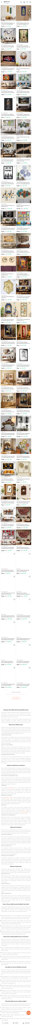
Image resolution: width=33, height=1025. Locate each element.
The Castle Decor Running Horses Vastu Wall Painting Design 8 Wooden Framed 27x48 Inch (8, 252)
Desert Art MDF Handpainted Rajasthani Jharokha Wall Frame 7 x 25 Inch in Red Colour (23, 343)
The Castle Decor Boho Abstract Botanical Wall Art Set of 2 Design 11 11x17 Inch (7, 389)
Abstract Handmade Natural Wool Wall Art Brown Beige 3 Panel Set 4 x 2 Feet (8, 617)
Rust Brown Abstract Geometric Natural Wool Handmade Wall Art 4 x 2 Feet (23, 548)
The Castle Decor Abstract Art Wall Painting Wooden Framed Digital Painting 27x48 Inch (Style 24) (7, 639)
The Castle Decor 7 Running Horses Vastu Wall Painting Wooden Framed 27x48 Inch (23, 115)
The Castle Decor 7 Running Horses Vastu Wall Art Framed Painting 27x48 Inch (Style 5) (7, 525)
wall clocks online (25, 812)
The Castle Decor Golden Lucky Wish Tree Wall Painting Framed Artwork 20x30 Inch (8, 457)
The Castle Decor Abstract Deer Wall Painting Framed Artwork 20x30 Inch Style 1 (23, 617)
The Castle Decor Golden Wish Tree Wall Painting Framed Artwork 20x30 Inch (23, 411)
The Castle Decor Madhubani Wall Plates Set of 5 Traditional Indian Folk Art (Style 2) (23, 183)
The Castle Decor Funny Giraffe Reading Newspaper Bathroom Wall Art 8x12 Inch (23, 47)
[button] (1, 2)
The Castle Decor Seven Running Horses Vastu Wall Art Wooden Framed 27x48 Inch (7, 161)
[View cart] (30, 2)
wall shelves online (7, 797)
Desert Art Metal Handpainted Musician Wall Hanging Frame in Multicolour (7, 662)
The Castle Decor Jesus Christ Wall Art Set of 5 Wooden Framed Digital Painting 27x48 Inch (24, 297)
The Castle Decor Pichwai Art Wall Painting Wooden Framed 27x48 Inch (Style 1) (23, 92)
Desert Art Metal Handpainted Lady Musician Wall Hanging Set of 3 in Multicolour (23, 639)
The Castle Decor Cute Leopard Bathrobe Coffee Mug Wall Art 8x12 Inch (7, 571)
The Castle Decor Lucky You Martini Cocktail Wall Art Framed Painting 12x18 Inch (7, 503)
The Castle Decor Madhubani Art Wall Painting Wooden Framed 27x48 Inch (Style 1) (8, 138)
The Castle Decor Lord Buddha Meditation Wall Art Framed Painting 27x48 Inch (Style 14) (23, 389)
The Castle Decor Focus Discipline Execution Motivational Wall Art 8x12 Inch (8, 115)
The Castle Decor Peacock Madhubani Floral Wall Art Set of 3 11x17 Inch (7, 411)
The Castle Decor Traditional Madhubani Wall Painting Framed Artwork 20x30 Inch (23, 275)
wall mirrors (11, 787)
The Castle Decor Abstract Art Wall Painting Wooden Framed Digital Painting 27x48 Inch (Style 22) (23, 685)
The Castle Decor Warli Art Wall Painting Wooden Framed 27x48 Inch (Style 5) (8, 92)
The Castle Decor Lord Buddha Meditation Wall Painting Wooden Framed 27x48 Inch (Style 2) (7, 480)
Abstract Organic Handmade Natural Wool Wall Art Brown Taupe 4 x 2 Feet (23, 252)
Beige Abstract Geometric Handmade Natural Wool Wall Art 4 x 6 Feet (23, 594)
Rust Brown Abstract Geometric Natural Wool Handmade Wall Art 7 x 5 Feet (23, 525)
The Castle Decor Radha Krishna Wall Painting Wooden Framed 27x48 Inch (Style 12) (8, 229)
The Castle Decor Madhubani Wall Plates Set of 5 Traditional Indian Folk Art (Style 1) (23, 457)
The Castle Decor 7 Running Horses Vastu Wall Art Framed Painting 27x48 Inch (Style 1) (23, 662)
